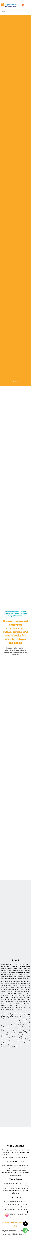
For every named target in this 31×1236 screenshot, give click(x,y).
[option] (15, 200)
